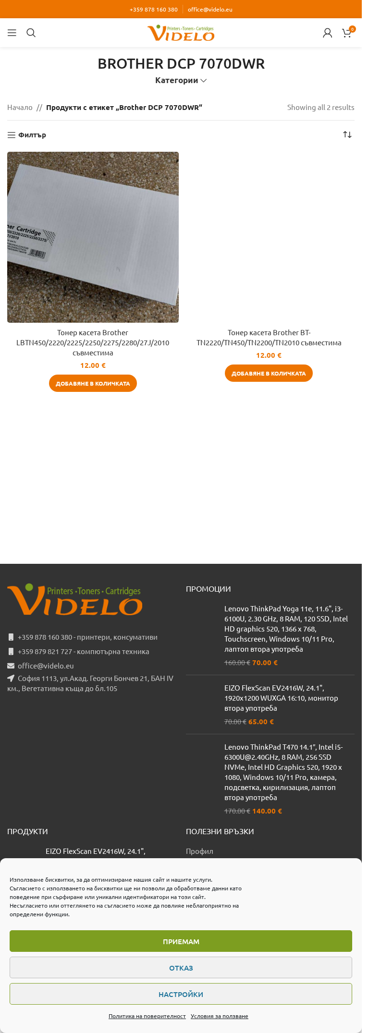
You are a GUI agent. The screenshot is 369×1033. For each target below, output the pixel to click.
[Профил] (327, 32)
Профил (199, 850)
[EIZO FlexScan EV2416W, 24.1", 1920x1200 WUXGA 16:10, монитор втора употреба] (201, 704)
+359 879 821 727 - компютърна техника (83, 651)
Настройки (181, 994)
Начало (20, 106)
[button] (93, 383)
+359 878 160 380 (154, 9)
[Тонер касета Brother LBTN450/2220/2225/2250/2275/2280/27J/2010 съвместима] (93, 237)
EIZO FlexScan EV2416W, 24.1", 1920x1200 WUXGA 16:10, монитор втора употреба (281, 697)
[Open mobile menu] (12, 32)
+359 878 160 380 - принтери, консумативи (88, 636)
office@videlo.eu (210, 9)
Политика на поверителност (147, 1016)
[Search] (31, 32)
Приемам (181, 941)
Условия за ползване (219, 1016)
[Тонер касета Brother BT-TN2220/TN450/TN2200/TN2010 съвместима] (269, 237)
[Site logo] (181, 31)
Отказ (181, 967)
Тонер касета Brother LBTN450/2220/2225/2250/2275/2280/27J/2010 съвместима (92, 342)
